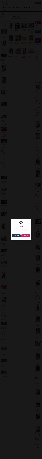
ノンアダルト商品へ (16, 235)
